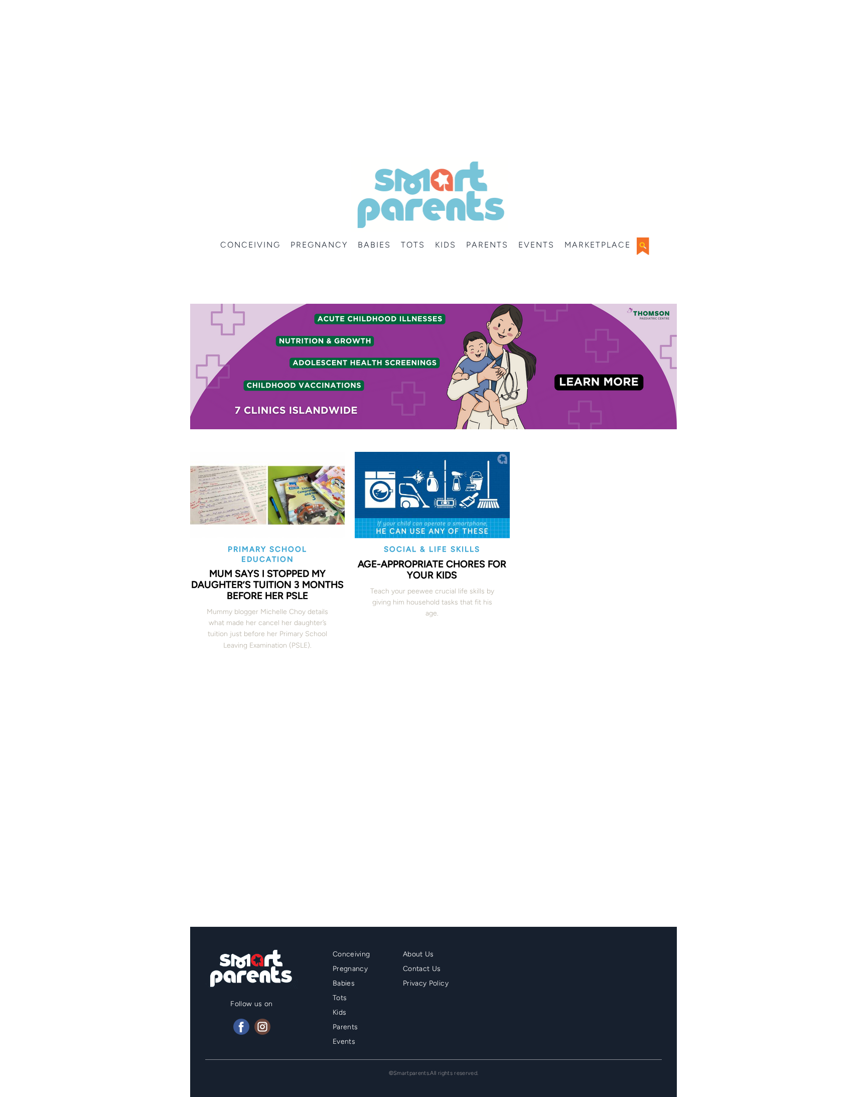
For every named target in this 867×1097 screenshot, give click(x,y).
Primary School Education (267, 554)
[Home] (430, 195)
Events (536, 245)
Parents (487, 245)
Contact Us (422, 968)
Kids (445, 245)
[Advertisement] (433, 80)
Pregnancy (319, 245)
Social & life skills (432, 549)
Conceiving (250, 245)
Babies (374, 245)
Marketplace (597, 245)
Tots (413, 245)
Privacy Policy (426, 983)
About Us (418, 954)
